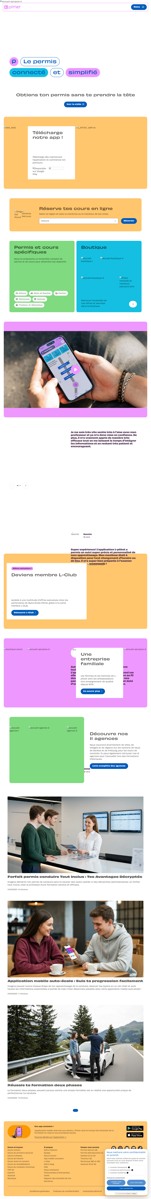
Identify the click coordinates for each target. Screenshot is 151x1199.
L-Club (47, 1161)
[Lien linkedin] (133, 1148)
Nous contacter (51, 1170)
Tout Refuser (136, 1183)
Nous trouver (50, 1155)
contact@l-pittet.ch (92, 1191)
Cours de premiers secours (20, 1153)
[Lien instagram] (120, 1148)
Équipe (47, 1153)
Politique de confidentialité (66, 1191)
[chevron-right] (25, 485)
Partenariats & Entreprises (57, 1172)
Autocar (11, 1175)
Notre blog (49, 1164)
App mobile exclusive (54, 1158)
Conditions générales (40, 1191)
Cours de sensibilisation (19, 1164)
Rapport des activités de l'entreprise (57, 1178)
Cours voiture (14, 1150)
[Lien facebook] (113, 1148)
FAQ (46, 1167)
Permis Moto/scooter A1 (92, 1153)
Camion (11, 1172)
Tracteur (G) (86, 1158)
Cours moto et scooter (18, 1161)
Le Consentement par (126, 1193)
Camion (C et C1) (88, 1155)
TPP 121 (11, 1170)
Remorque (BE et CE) (90, 1161)
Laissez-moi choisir (116, 1182)
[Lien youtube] (127, 1148)
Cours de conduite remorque (21, 1167)
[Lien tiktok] (140, 1148)
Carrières (48, 1181)
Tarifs (46, 1175)
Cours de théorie (15, 1158)
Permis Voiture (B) (89, 1150)
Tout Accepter (126, 1188)
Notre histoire (50, 1150)
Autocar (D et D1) (88, 1164)
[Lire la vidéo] (75, 369)
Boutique (12, 1178)
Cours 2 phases (15, 1155)
